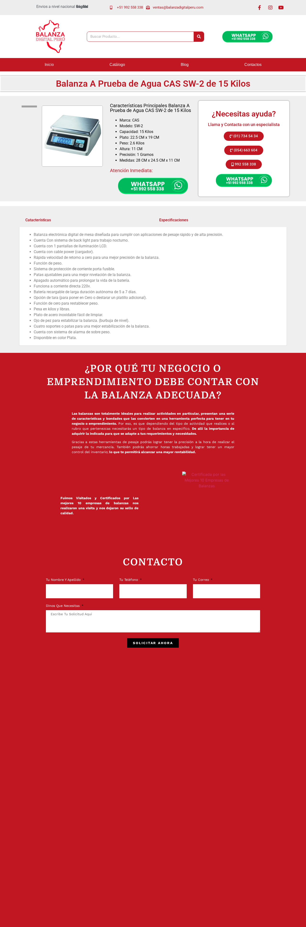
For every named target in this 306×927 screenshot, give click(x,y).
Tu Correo (201, 580)
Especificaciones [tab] (173, 220)
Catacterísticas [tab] (38, 220)
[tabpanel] (153, 286)
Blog (185, 65)
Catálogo (117, 65)
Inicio (49, 65)
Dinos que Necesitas (63, 606)
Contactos (253, 65)
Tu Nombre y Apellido (64, 580)
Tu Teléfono (129, 580)
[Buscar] (199, 37)
